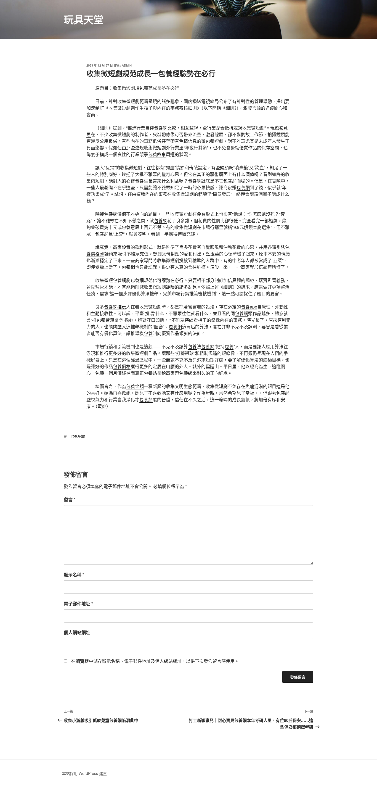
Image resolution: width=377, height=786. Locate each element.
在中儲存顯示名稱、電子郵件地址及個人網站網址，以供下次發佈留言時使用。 (155, 661)
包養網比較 (165, 128)
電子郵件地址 (78, 603)
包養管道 (105, 320)
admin (127, 65)
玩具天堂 (83, 19)
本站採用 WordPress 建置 (84, 773)
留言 (69, 499)
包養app (249, 307)
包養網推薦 (115, 307)
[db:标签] (78, 436)
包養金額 (135, 386)
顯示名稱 (74, 574)
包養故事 (157, 154)
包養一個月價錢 (110, 373)
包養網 (194, 181)
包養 (143, 88)
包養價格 (122, 366)
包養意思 (130, 227)
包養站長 (152, 373)
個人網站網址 (77, 632)
